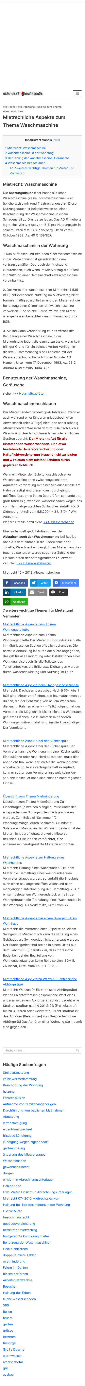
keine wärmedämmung (20, 1079)
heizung (9, 1091)
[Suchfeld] (77, 1050)
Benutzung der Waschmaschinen (27, 1242)
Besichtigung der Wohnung (23, 1085)
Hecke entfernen (15, 1249)
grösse (8, 1330)
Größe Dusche (13, 1349)
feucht (7, 1318)
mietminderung (14, 1261)
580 (6, 1305)
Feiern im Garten (15, 1267)
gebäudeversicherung (19, 1224)
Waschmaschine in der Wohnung (29, 153)
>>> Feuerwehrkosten (34, 563)
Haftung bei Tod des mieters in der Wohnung (36, 1205)
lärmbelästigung (15, 1123)
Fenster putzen (14, 1098)
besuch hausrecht (16, 1217)
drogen (8, 1173)
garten (8, 1324)
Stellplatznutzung (16, 1072)
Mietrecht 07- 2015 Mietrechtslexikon (31, 1198)
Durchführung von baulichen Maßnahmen (33, 1110)
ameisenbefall (13, 1362)
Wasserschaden (14, 1161)
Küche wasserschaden (19, 1299)
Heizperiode (12, 1186)
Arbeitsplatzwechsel (18, 1280)
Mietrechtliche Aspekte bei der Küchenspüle (35, 741)
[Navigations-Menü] (77, 93)
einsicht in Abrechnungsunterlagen (28, 1179)
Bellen (7, 1312)
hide (56, 140)
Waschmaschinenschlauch (25, 163)
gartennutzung (14, 1148)
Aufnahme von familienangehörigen (29, 1104)
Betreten (9, 1337)
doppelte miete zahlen (19, 1255)
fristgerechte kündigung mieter (26, 1236)
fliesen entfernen (15, 1274)
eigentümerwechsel (17, 1129)
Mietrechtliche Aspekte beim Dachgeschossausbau (41, 685)
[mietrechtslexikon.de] (23, 93)
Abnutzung (11, 1117)
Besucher (10, 1286)
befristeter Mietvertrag (20, 1230)
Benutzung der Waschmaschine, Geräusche (37, 158)
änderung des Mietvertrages (24, 1154)
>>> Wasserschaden (58, 522)
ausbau (8, 1374)
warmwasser (12, 1356)
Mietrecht (9, 106)
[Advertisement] (42, 44)
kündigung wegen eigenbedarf (26, 1142)
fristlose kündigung (17, 1136)
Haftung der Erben (17, 1293)
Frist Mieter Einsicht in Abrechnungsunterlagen (38, 1192)
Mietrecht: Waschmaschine (25, 148)
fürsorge (9, 1343)
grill (5, 1368)
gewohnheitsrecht (16, 1167)
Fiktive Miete (12, 1211)
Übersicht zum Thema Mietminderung (31, 796)
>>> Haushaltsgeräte (27, 393)
